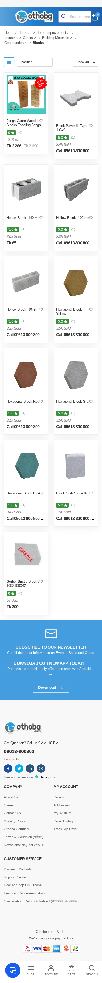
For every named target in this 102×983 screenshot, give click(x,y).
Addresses (62, 805)
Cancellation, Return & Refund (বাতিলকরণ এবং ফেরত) (40, 901)
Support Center (15, 877)
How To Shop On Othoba (23, 885)
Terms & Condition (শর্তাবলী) (23, 837)
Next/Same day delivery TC (25, 845)
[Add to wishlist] (41, 121)
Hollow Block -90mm (22, 309)
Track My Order (65, 829)
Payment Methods (18, 869)
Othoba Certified (16, 829)
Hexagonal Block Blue (23, 493)
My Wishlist (62, 813)
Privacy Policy (15, 821)
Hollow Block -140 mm (24, 218)
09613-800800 (19, 751)
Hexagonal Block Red (23, 401)
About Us (11, 797)
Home (8, 33)
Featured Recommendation (24, 893)
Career (9, 805)
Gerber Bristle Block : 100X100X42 (23, 584)
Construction (14, 43)
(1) (73, 137)
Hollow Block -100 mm (73, 218)
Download (47, 687)
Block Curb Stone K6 (72, 493)
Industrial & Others (18, 38)
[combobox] (74, 17)
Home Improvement (51, 33)
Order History (64, 821)
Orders (59, 797)
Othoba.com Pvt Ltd (51, 932)
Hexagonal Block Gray (73, 401)
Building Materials (55, 38)
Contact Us (12, 813)
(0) (20, 132)
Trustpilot (47, 777)
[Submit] (64, 16)
